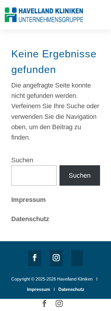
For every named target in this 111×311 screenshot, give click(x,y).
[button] (102, 16)
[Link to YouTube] (77, 258)
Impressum (28, 199)
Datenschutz (71, 289)
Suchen (22, 160)
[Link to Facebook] (34, 258)
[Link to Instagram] (56, 258)
